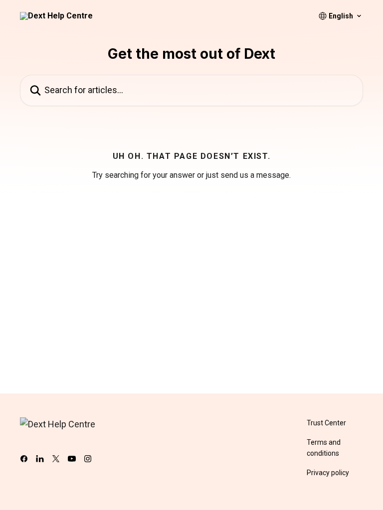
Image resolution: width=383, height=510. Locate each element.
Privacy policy (328, 473)
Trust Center (326, 423)
